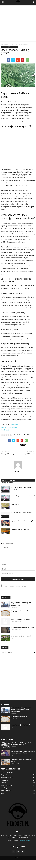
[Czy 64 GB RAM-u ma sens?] (5, 531)
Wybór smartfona (6, 790)
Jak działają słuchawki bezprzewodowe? (22, 627)
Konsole (3, 793)
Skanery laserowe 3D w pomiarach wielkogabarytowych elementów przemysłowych (21, 603)
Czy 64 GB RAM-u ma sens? (19, 529)
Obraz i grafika (4, 46)
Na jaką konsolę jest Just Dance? (20, 619)
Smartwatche (4, 780)
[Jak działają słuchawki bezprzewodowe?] (5, 630)
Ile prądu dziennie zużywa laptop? (21, 521)
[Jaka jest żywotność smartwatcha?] (5, 638)
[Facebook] (13, 851)
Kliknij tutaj (5, 430)
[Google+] (18, 851)
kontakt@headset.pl (24, 841)
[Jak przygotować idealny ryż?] (5, 613)
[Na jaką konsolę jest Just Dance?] (5, 621)
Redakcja (6, 56)
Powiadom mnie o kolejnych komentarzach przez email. (17, 584)
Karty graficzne (5, 775)
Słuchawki (3, 783)
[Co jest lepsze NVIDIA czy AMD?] (5, 515)
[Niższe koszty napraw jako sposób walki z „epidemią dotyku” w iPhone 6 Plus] (5, 753)
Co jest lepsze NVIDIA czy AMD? (21, 512)
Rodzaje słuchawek (6, 785)
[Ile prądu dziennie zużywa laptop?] (5, 523)
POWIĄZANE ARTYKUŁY (9, 480)
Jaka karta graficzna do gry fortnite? (22, 496)
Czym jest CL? (15, 504)
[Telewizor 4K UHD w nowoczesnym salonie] (5, 762)
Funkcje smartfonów (7, 772)
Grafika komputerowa (13, 46)
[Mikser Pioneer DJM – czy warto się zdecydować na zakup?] (5, 745)
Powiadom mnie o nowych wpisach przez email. (15, 586)
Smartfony (4, 788)
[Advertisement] (18, 23)
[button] (33, 2)
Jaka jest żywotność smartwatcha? (21, 636)
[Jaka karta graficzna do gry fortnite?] (5, 498)
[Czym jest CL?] (5, 506)
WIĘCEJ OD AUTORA (8, 483)
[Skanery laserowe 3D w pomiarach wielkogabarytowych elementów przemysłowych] (5, 604)
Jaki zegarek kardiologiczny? (9, 454)
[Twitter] (22, 851)
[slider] (6, 435)
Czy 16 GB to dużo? (29, 454)
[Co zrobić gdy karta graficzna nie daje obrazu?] (5, 489)
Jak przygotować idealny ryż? (19, 611)
